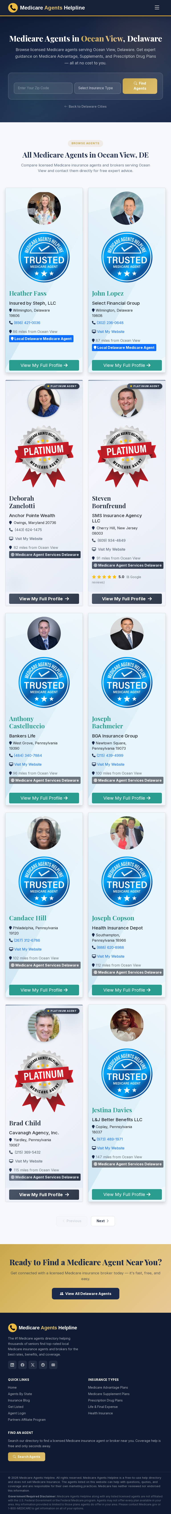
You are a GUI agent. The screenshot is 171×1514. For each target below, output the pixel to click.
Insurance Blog (19, 1400)
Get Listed (15, 1407)
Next (101, 1221)
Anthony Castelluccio (27, 722)
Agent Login (17, 1413)
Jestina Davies (112, 1110)
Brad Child (25, 1123)
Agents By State (20, 1394)
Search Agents (28, 1457)
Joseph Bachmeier (107, 722)
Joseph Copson (113, 918)
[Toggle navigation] (157, 8)
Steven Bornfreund (109, 502)
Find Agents (140, 86)
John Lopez (108, 293)
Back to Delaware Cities (88, 106)
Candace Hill (28, 918)
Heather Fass (28, 293)
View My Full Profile (42, 365)
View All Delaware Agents (88, 1293)
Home (12, 1387)
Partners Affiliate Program (27, 1419)
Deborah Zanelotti (22, 502)
